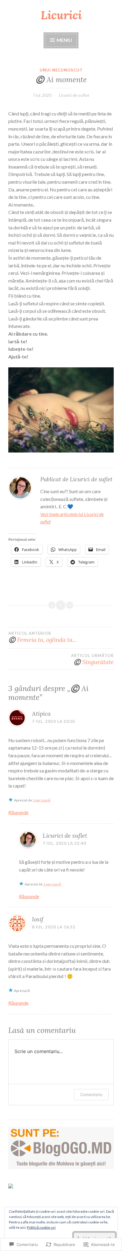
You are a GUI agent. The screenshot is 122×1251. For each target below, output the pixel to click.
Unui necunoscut (61, 70)
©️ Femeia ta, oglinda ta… (42, 637)
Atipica (41, 713)
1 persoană (41, 800)
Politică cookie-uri (41, 1227)
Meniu (64, 40)
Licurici (61, 15)
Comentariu (91, 1094)
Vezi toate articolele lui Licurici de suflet (72, 518)
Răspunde (18, 812)
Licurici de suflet (74, 95)
